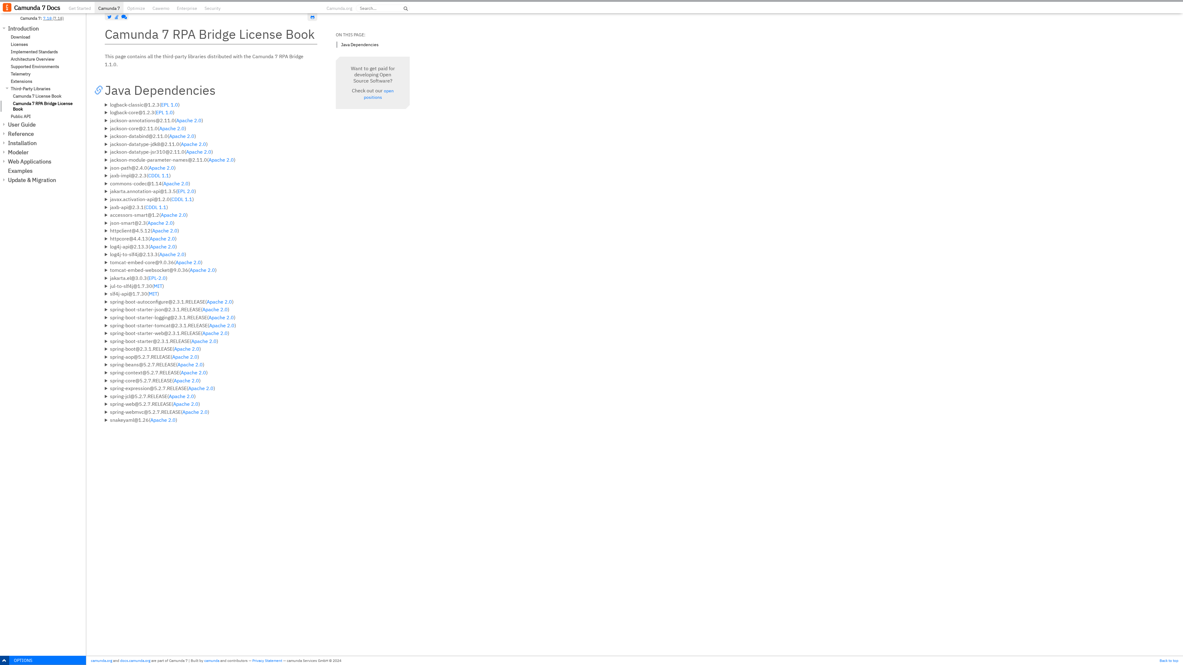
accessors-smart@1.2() (149, 215)
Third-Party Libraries (31, 88)
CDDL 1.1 (158, 175)
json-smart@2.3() (142, 223)
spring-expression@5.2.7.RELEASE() (162, 388)
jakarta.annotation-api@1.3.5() (153, 191)
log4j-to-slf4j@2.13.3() (148, 254)
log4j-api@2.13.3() (143, 247)
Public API (21, 116)
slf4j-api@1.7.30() (134, 294)
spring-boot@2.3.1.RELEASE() (155, 349)
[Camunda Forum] (123, 17)
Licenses (19, 44)
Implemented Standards (34, 51)
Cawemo (160, 8)
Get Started (80, 8)
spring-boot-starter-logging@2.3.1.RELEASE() (172, 317)
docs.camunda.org (135, 660)
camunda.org (101, 660)
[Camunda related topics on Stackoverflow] (117, 17)
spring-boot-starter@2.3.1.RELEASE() (164, 341)
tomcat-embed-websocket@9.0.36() (163, 270)
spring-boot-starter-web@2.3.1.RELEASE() (169, 333)
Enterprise (187, 8)
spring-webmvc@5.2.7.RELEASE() (159, 412)
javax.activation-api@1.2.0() (152, 199)
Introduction (23, 28)
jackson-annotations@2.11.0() (156, 120)
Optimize (136, 8)
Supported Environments (35, 66)
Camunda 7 (109, 8)
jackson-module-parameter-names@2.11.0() (172, 160)
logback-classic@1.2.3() (145, 105)
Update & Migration (32, 179)
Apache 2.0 (188, 120)
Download (20, 37)
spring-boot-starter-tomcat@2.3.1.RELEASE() (173, 325)
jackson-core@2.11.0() (148, 128)
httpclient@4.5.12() (144, 231)
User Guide (22, 124)
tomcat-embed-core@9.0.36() (156, 262)
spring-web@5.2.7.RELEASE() (155, 404)
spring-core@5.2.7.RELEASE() (155, 380)
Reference (21, 133)
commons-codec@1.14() (150, 183)
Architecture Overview (33, 59)
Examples (20, 170)
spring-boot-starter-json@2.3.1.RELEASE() (169, 309)
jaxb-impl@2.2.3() (140, 175)
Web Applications (29, 161)
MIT (158, 286)
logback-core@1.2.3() (142, 112)
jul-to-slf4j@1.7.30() (137, 286)
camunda (211, 660)
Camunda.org (339, 8)
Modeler (18, 152)
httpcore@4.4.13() (143, 239)
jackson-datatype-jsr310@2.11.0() (161, 152)
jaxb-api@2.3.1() (139, 207)
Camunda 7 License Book (37, 96)
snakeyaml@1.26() (143, 420)
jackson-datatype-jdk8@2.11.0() (159, 144)
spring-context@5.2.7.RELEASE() (159, 372)
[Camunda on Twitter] (110, 17)
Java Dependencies (360, 44)
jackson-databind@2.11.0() (153, 136)
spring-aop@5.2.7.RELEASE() (154, 357)
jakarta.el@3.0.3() (138, 278)
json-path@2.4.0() (143, 168)
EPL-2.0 (157, 278)
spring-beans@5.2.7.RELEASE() (157, 364)
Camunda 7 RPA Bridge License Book (43, 106)
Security (213, 8)
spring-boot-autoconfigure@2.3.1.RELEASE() (172, 302)
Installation (22, 143)
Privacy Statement (267, 660)
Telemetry (20, 74)
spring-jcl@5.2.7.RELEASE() (153, 396)
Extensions (21, 81)
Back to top (1169, 660)
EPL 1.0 (169, 105)
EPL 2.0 (185, 191)
